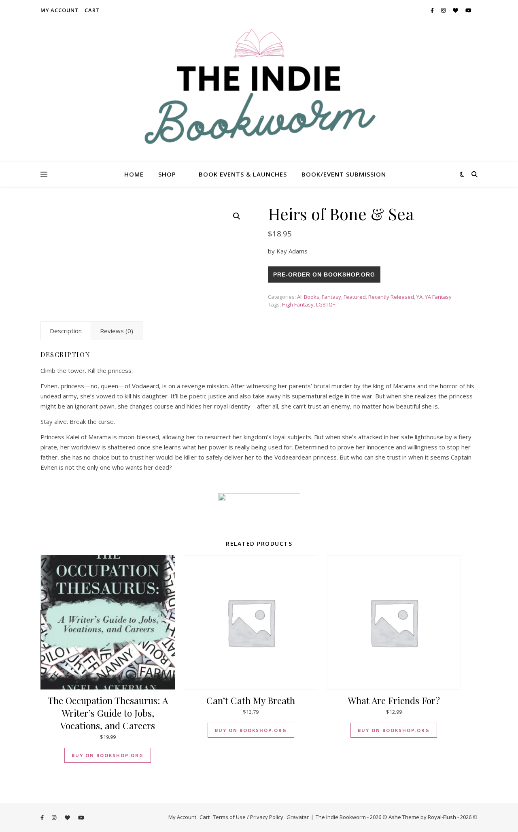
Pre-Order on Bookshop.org (324, 274)
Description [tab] (66, 331)
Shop (167, 174)
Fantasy (331, 296)
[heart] (456, 10)
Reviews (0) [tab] (116, 331)
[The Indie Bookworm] (259, 91)
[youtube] (468, 10)
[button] (236, 216)
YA (419, 296)
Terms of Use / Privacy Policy (248, 817)
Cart (92, 10)
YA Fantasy (438, 296)
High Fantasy (298, 304)
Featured (355, 296)
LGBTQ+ (325, 304)
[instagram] (444, 10)
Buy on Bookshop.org (108, 755)
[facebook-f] (433, 10)
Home (134, 174)
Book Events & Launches (243, 174)
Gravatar (298, 817)
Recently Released (391, 296)
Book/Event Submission (343, 174)
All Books (308, 296)
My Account (59, 10)
